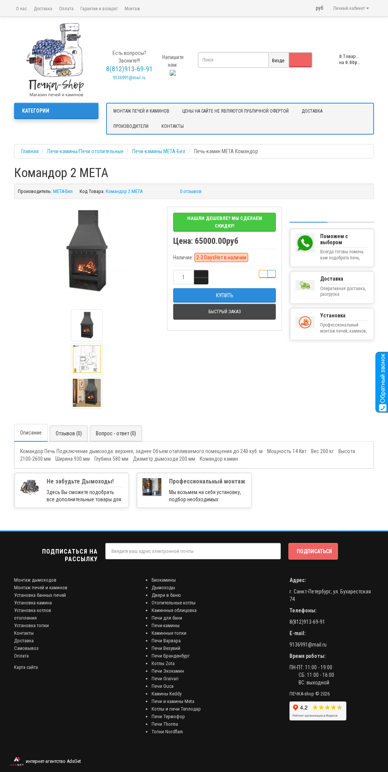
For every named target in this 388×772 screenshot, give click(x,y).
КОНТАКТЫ (172, 126)
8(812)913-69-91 (307, 622)
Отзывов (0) (69, 433)
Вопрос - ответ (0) (116, 433)
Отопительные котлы (174, 603)
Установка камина (33, 603)
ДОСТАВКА (312, 111)
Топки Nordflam (167, 731)
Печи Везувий (166, 648)
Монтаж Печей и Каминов (141, 111)
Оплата (66, 8)
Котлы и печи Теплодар (176, 709)
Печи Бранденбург (171, 656)
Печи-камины (166, 625)
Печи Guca (163, 686)
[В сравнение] (272, 274)
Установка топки (31, 625)
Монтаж (132, 8)
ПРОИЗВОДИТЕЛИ (131, 126)
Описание (31, 433)
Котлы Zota (163, 663)
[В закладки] (263, 274)
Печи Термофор (168, 716)
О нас (21, 8)
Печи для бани (167, 618)
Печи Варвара (166, 640)
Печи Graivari (165, 678)
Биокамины (164, 580)
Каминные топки (169, 633)
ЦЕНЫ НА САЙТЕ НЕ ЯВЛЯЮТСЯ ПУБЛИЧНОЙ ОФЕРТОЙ (235, 111)
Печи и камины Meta (173, 701)
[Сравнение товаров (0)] (296, 5)
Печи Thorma (165, 724)
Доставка (43, 8)
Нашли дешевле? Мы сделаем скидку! (224, 222)
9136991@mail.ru (129, 77)
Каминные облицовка (174, 610)
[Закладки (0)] (306, 5)
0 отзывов (191, 191)
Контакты (24, 633)
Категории (35, 111)
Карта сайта (26, 667)
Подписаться (314, 551)
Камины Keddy (166, 694)
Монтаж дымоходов (35, 580)
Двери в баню (166, 595)
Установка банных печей (40, 595)
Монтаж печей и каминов (40, 587)
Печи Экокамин (168, 671)
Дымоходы (163, 587)
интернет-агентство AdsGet (52, 761)
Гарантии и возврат (99, 8)
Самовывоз (26, 648)
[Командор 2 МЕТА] (87, 251)
